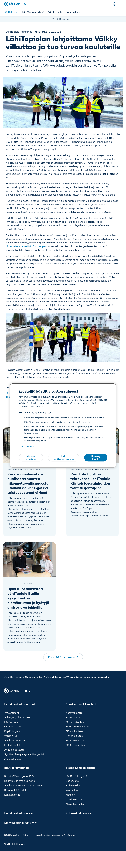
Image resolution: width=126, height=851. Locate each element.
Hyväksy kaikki (95, 458)
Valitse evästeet (31, 458)
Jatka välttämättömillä (64, 458)
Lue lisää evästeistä (30, 446)
